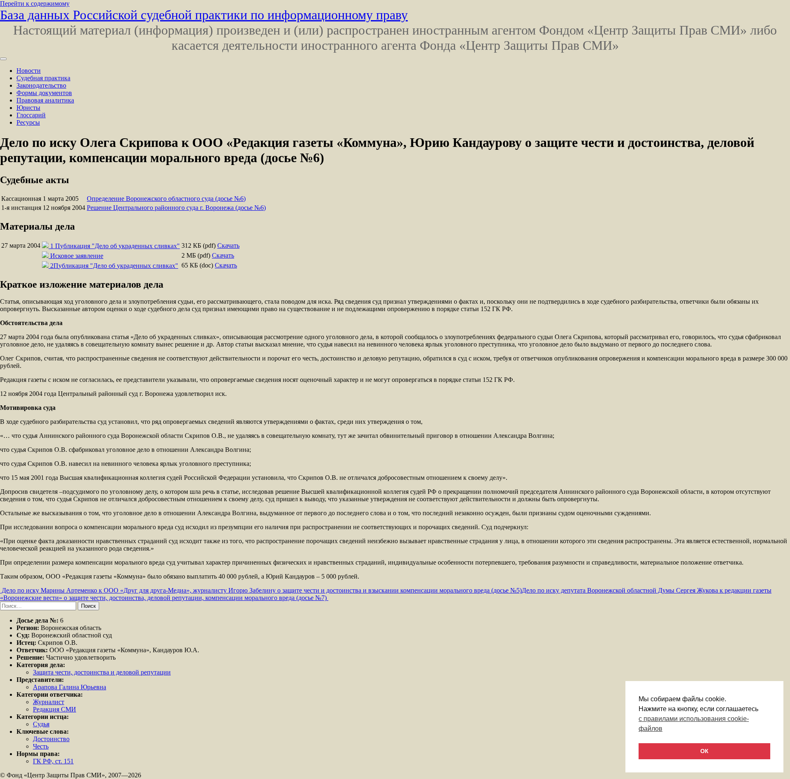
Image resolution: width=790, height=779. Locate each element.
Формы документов (44, 92)
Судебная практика (43, 77)
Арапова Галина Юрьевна (69, 687)
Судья (41, 724)
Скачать (228, 245)
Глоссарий (31, 115)
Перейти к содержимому (35, 3)
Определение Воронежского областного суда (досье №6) (166, 198)
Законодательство (41, 85)
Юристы (28, 107)
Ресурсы (28, 122)
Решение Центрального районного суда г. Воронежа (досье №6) (176, 207)
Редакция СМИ (54, 709)
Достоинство (51, 738)
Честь (41, 746)
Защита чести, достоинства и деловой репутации (102, 672)
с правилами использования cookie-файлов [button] (694, 723)
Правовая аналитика (45, 100)
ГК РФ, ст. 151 (53, 761)
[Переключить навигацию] (3, 59)
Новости (28, 70)
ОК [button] (704, 751)
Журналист (48, 701)
